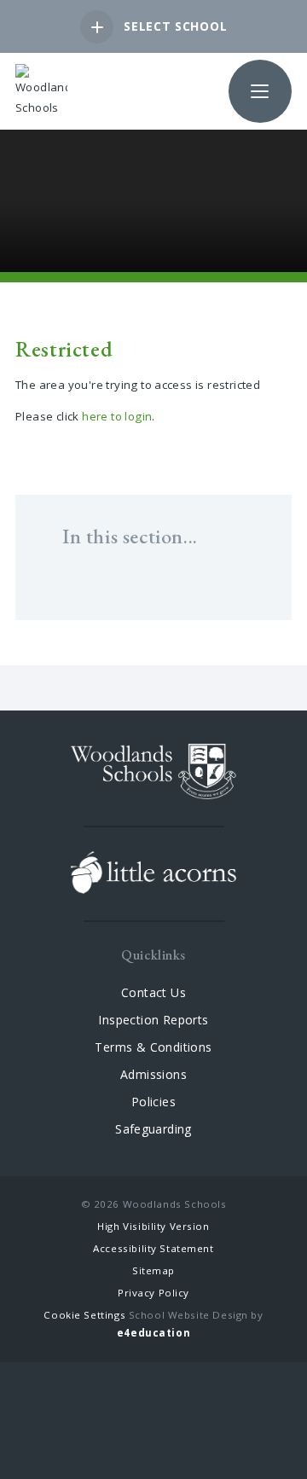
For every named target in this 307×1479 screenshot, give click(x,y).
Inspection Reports (153, 1020)
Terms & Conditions (153, 1047)
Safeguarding (153, 1129)
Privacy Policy (153, 1292)
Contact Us (153, 992)
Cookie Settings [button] (84, 1314)
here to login (117, 416)
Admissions (153, 1074)
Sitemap (153, 1270)
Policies (153, 1101)
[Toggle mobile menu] (260, 91)
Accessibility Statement (153, 1248)
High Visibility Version (153, 1226)
